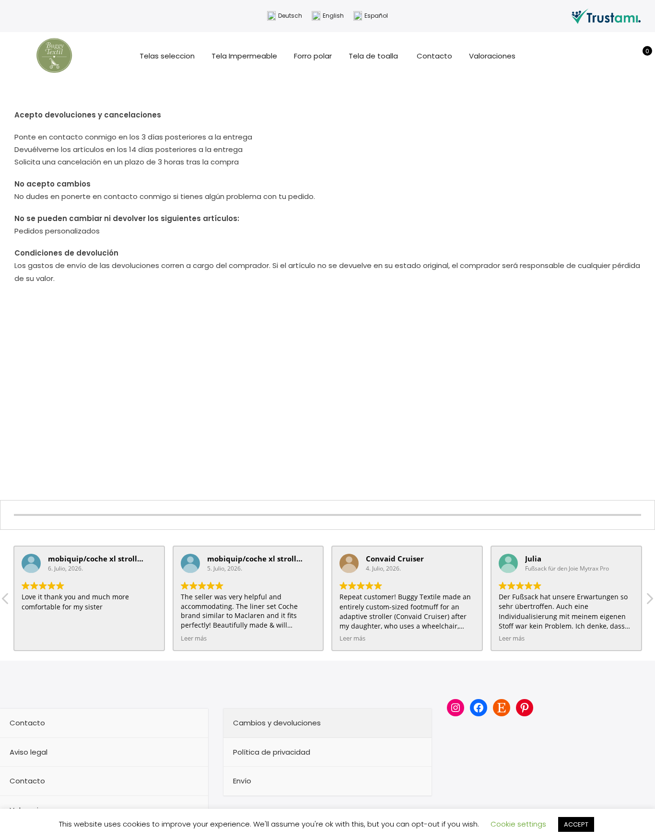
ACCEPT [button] (576, 824)
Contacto (434, 56)
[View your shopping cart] (640, 56)
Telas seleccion (167, 56)
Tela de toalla (374, 56)
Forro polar (313, 56)
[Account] (625, 56)
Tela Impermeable (244, 56)
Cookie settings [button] (518, 824)
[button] (649, 601)
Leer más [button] (194, 638)
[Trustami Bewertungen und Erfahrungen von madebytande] (606, 16)
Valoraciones (492, 56)
